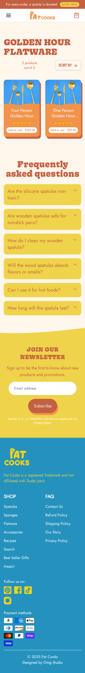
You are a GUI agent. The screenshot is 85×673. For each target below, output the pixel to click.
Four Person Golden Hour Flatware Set (22, 113)
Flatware (10, 523)
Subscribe (42, 406)
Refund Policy (56, 515)
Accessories (13, 532)
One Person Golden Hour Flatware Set (63, 113)
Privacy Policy (42, 422)
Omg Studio (53, 662)
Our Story (53, 532)
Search (9, 549)
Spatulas (10, 506)
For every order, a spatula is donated (41, 4)
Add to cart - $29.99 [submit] (63, 130)
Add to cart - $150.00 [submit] (21, 130)
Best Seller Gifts (16, 557)
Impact (9, 566)
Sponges (10, 515)
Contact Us (54, 506)
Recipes (10, 540)
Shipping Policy (57, 523)
